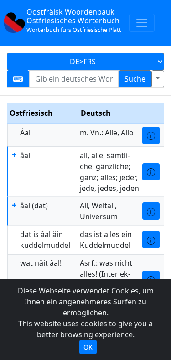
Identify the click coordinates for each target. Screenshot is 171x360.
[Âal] (151, 135)
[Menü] (142, 23)
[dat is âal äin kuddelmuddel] (151, 239)
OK (88, 347)
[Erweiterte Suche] (157, 78)
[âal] (151, 171)
